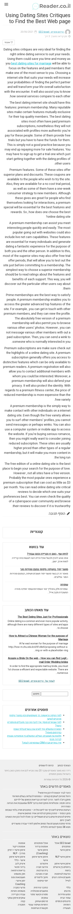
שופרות (64, 585)
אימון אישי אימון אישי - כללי (17, 858)
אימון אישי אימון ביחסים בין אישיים (61, 865)
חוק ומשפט (19, 874)
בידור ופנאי (19, 867)
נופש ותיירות (64, 894)
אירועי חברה (42, 867)
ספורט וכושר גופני (39, 894)
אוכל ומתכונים (41, 843)
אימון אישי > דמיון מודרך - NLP (16, 851)
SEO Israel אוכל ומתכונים (62, 844)
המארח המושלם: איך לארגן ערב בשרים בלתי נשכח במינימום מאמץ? (37, 730)
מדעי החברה (19, 887)
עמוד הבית (65, 898)
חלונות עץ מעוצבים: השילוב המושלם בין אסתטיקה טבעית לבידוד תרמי (34, 737)
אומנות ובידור (41, 846)
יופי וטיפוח (43, 881)
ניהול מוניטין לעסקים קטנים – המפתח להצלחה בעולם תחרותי (41, 796)
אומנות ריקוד (18, 846)
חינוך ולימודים (41, 877)
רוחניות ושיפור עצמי (38, 904)
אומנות (21, 843)
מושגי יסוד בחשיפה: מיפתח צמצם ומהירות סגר (44, 569)
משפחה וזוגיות (18, 891)
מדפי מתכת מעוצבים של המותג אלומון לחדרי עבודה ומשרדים (41, 823)
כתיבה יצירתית (41, 887)
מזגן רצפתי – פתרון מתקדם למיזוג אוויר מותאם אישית (44, 813)
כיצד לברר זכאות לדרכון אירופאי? (54, 793)
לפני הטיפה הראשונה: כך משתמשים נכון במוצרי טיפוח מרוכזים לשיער (35, 717)
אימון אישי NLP (62, 857)
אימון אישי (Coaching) (42, 851)
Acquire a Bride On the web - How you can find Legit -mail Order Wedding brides (38, 660)
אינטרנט (44, 863)
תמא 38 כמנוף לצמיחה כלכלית (55, 827)
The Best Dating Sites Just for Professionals (43, 617)
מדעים (67, 891)
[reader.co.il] (36, 4)
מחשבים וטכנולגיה (39, 891)
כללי (68, 887)
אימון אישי (65, 850)
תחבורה (21, 904)
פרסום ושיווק (41, 901)
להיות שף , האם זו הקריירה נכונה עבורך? (47, 554)
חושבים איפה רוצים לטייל (61, 879)
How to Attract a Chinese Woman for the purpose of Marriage (38, 637)
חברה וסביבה (42, 874)
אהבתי (7, 42)
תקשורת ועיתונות (39, 908)
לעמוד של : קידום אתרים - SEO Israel (37, 681)
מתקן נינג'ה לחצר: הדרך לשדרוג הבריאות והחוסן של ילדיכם (42, 799)
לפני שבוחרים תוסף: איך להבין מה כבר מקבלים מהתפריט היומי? (34, 723)
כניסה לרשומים (46, 765)
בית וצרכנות (42, 870)
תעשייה (66, 908)
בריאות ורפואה (18, 870)
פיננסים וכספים (63, 901)
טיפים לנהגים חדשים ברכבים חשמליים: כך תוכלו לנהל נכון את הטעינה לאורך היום (37, 818)
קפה (23, 901)
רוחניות (66, 904)
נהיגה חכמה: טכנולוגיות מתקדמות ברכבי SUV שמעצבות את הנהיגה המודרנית (38, 804)
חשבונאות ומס (18, 877)
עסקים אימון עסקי (16, 898)
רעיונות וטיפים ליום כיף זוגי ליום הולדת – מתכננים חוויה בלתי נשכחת (37, 810)
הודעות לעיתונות (62, 874)
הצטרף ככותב (63, 765)
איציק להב (20, 863)
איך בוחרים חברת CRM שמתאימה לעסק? (41, 743)
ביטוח (67, 870)
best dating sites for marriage (31, 63)
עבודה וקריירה (18, 894)
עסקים (44, 898)
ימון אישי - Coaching (20, 882)
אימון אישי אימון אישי (40, 858)
